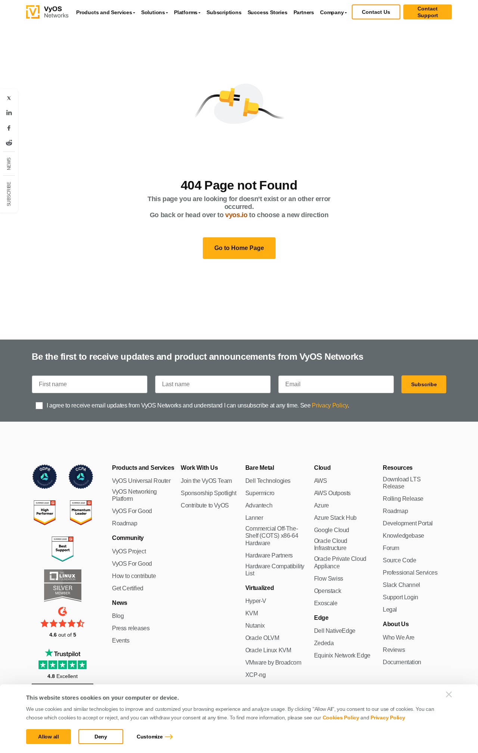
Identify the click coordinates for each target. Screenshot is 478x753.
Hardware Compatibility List (274, 570)
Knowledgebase (403, 535)
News (9, 163)
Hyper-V (255, 601)
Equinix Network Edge (342, 655)
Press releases (130, 628)
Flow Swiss (328, 578)
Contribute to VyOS (205, 505)
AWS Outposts (332, 493)
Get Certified (127, 588)
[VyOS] (47, 12)
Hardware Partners (269, 555)
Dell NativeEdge (335, 631)
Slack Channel (401, 585)
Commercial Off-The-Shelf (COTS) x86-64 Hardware (271, 535)
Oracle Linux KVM (268, 650)
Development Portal (408, 523)
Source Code (399, 560)
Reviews (394, 650)
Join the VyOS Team (206, 481)
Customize (149, 737)
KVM (251, 613)
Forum (391, 548)
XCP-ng (255, 675)
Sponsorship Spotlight (208, 493)
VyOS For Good (132, 511)
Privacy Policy (387, 718)
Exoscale (326, 603)
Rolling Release (403, 499)
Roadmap (124, 523)
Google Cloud (331, 530)
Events (121, 640)
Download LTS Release (401, 483)
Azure (321, 505)
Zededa (324, 643)
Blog (118, 616)
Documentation (402, 662)
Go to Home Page (239, 248)
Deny (100, 737)
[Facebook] (9, 128)
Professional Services (410, 572)
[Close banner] (449, 694)
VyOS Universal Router (141, 481)
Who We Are (399, 637)
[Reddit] (9, 143)
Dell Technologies (268, 481)
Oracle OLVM (262, 638)
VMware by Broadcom (273, 662)
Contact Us (376, 12)
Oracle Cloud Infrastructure (330, 544)
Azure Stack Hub (335, 518)
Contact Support (428, 12)
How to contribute (134, 576)
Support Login (400, 597)
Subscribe (424, 384)
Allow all (48, 737)
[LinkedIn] (9, 113)
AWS (320, 481)
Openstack (327, 591)
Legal (390, 609)
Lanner (254, 518)
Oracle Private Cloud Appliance (340, 562)
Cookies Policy (341, 718)
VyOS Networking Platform (134, 495)
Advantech (258, 505)
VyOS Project (129, 551)
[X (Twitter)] (9, 98)
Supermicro (259, 493)
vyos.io (236, 215)
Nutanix (255, 625)
